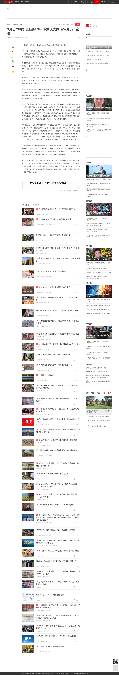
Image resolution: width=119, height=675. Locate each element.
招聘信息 (58, 673)
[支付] (87, 2)
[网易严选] (82, 2)
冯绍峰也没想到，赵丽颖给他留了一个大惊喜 (99, 272)
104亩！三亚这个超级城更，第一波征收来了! (99, 51)
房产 (109, 393)
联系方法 (53, 673)
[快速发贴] (13, 47)
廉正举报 (89, 673)
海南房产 (89, 34)
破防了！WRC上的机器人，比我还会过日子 (98, 179)
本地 (104, 393)
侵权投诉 (95, 673)
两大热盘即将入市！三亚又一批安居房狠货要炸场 (48, 183)
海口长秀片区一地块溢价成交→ (95, 59)
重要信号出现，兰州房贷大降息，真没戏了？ (53, 235)
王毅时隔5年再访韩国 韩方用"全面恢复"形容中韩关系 (56, 561)
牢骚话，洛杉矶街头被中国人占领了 (53, 646)
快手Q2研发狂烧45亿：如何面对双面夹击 (98, 309)
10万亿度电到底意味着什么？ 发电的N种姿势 (56, 505)
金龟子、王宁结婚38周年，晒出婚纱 (96, 268)
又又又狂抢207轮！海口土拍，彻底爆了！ (98, 63)
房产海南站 (76, 188)
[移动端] (70, 2)
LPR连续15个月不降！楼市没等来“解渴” (51, 271)
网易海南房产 (16, 24)
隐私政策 (68, 673)
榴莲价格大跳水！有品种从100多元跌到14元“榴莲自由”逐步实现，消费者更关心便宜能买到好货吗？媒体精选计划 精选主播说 (58, 517)
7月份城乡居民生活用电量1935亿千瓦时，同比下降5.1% (57, 636)
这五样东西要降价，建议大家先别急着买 (54, 474)
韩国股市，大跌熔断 (46, 375)
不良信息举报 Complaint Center (79, 673)
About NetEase (41, 673)
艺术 (92, 393)
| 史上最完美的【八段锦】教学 (96, 368)
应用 (22, 2)
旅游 (87, 393)
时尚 (98, 393)
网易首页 (17, 2)
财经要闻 (89, 162)
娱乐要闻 (89, 246)
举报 (79, 37)
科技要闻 (89, 283)
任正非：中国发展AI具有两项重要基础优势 (98, 305)
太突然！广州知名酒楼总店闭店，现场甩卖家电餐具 (56, 530)
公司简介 (48, 673)
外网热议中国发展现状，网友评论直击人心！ (56, 365)
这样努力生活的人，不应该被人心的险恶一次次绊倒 (59, 551)
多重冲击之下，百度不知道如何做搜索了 (51, 595)
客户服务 (63, 673)
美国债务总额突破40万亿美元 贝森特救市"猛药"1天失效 (57, 310)
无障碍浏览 (27, 2)
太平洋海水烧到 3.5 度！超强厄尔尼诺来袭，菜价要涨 (56, 450)
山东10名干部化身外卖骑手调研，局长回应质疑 (54, 354)
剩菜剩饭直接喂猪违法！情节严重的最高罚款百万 (58, 209)
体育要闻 (89, 201)
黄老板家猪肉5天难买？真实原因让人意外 (55, 219)
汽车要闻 (89, 324)
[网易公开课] (76, 2)
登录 (97, 2)
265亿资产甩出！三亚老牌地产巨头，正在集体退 (99, 55)
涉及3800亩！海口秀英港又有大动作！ (97, 426)
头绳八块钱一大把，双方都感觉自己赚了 (54, 287)
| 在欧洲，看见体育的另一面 (96, 371)
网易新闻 (92, 24)
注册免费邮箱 (104, 2)
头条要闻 (89, 96)
